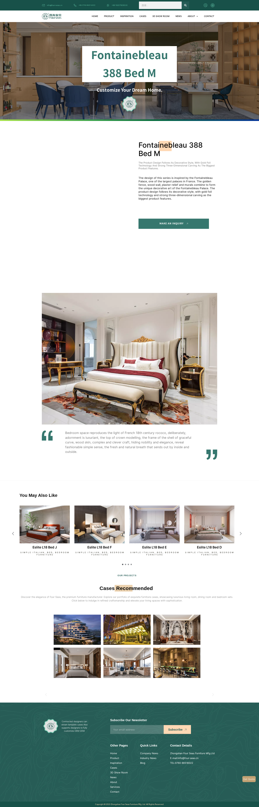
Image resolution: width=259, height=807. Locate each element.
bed (50, 552)
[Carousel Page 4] (131, 564)
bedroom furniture (53, 553)
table (219, 555)
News (179, 16)
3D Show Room (161, 16)
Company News (149, 753)
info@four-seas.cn (54, 5)
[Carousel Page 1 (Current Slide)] (122, 564)
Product (109, 16)
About (191, 16)
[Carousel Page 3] (128, 564)
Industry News (148, 758)
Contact (209, 16)
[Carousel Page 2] (125, 564)
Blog (142, 762)
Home (95, 16)
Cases (142, 16)
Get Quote (249, 779)
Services (115, 786)
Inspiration (126, 16)
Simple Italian (32, 552)
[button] (46, 695)
